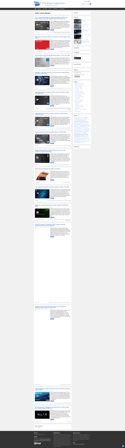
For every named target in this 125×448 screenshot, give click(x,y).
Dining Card (77, 129)
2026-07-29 (41, 152)
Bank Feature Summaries (78, 122)
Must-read (50, 8)
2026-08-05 (41, 133)
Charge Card (64, 219)
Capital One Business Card (39, 220)
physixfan (37, 39)
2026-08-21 (46, 56)
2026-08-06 (46, 188)
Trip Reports (77, 111)
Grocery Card (68, 88)
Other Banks (38, 384)
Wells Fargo (68, 51)
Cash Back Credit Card (62, 88)
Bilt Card (69, 421)
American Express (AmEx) (52, 88)
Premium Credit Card (67, 32)
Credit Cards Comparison (37, 182)
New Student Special (81, 133)
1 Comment (50, 152)
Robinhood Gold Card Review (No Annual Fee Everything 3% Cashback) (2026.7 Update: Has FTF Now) (50, 307)
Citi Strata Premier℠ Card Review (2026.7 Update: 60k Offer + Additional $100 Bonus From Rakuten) (50, 225)
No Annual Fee (57, 164)
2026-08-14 (41, 56)
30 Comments (51, 188)
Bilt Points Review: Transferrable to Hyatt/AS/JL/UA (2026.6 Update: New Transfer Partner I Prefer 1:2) (52, 407)
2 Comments (51, 39)
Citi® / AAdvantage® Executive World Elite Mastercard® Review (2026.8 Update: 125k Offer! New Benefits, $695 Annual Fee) (51, 18)
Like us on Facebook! (77, 64)
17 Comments (51, 94)
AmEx (37, 88)
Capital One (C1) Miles (57, 219)
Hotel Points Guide (78, 100)
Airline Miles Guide (78, 83)
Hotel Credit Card (52, 68)
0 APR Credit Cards (76, 117)
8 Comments (51, 56)
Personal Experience (78, 105)
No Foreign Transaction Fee (62, 32)
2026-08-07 (41, 94)
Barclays (37, 164)
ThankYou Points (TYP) (66, 302)
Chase (37, 68)
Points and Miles (45, 8)
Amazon (76, 120)
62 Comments (51, 170)
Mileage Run (77, 102)
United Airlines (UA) (85, 141)
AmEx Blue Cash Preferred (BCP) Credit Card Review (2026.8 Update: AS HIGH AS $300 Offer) (52, 73)
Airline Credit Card (56, 145)
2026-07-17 (46, 207)
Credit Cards (39, 8)
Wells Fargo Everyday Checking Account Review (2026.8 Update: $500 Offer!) (52, 37)
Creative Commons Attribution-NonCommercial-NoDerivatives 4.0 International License (42, 440)
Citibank (37, 32)
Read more (52, 49)
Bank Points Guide (78, 86)
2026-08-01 (46, 170)
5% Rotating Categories (81, 117)
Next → (40, 427)
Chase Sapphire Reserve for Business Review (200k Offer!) (86, 31)
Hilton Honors (86, 129)
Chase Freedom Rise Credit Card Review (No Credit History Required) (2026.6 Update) (52, 389)
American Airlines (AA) (82, 120)
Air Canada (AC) (50, 145)
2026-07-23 (41, 188)
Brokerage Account (78, 88)
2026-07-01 (46, 409)
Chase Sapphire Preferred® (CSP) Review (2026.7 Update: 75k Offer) (52, 187)
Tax (75, 110)
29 (38, 427)
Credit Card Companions (78, 92)
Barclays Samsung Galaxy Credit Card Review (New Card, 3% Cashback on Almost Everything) (50, 150)
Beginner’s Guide (77, 87)
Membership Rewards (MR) (82, 131)
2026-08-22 (41, 39)
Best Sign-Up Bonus (62, 8)
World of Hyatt (68, 68)
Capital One (51, 219)
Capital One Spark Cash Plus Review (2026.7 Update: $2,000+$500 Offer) (51, 205)
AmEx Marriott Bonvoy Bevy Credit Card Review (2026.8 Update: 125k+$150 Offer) (51, 114)
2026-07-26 (41, 170)
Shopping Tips (77, 107)
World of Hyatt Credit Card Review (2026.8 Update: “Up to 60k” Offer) (52, 55)
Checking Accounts (39, 51)
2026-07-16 (41, 207)
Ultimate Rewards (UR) (67, 201)
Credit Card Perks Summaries (79, 93)
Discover (80, 129)
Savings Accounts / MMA (78, 106)
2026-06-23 (41, 409)
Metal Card (52, 200)
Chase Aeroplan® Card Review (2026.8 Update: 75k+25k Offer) (50, 132)
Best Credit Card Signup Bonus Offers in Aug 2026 (47, 169)
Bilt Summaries (38, 421)
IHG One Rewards (83, 130)
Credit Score (77, 97)
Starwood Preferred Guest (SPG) (66, 109)
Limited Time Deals (78, 101)
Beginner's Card (82, 124)
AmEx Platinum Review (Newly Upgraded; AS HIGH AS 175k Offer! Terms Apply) (86, 41)
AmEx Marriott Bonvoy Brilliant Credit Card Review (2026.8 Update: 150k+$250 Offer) (52, 92)
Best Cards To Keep (55, 8)
